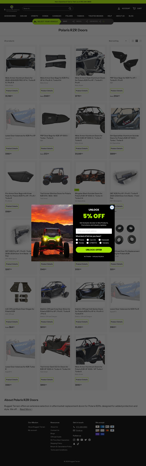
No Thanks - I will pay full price (94, 256)
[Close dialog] (112, 207)
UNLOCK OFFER (94, 249)
